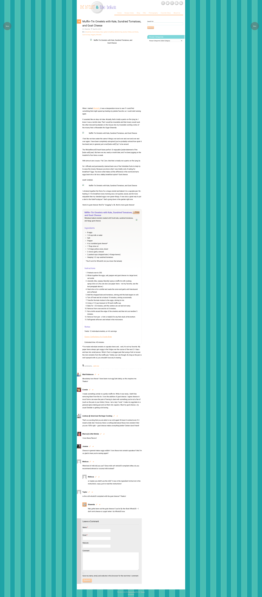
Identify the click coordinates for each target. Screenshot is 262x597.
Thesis (143, 592)
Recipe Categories (154, 40)
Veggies (93, 34)
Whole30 (98, 34)
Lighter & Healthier (108, 32)
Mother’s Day (118, 32)
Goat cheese (95, 32)
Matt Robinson (88, 374)
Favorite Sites (166, 13)
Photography (153, 13)
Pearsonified (132, 592)
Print (137, 212)
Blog (138, 13)
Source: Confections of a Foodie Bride (98, 337)
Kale (101, 32)
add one (96, 366)
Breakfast (88, 32)
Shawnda (91, 504)
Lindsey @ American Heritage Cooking (97, 416)
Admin (131, 594)
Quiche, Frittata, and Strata (130, 32)
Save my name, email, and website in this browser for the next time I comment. (110, 576)
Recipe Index (129, 13)
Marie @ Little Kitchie (90, 434)
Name (85, 527)
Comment (85, 551)
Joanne (85, 446)
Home (119, 13)
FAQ (144, 13)
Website (85, 543)
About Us (177, 13)
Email (85, 535)
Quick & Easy (86, 34)
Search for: (150, 21)
